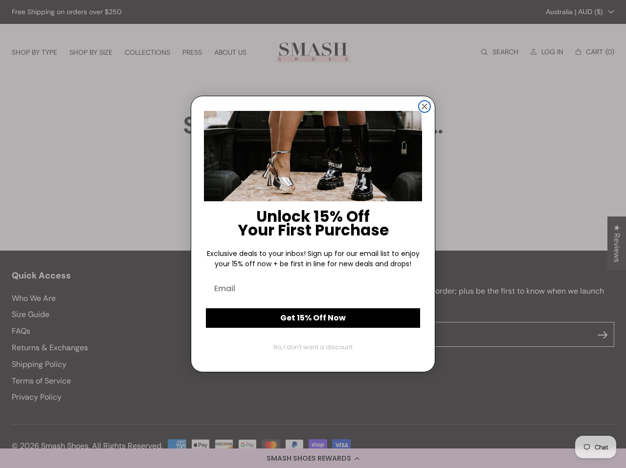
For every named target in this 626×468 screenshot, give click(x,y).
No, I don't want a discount (313, 347)
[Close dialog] (424, 106)
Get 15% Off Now (313, 317)
